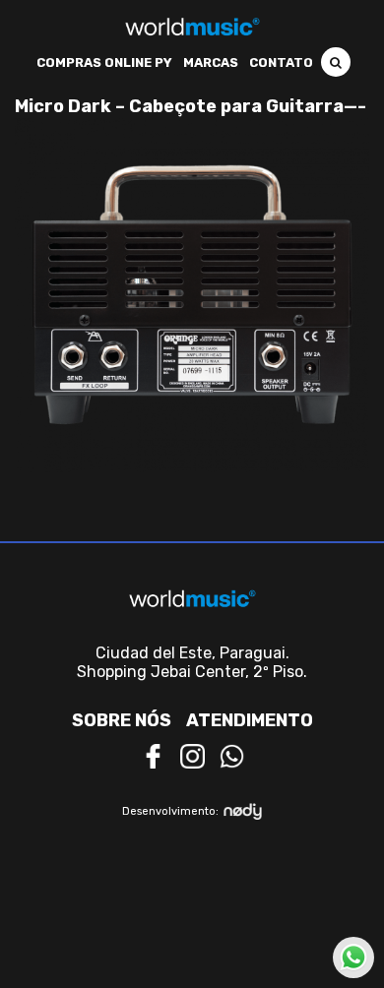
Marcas (210, 62)
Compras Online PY (104, 62)
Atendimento (249, 720)
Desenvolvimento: (170, 811)
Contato (281, 62)
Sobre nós (121, 720)
